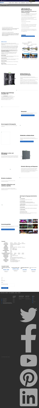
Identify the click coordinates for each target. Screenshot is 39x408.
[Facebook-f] (28, 352)
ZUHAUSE (10, 2)
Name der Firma (3, 280)
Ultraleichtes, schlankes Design (27, 135)
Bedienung (27, 2)
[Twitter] (28, 323)
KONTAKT (31, 2)
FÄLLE (19, 2)
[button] (13, 2)
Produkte (5, 5)
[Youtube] (28, 368)
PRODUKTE (16, 2)
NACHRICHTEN (23, 2)
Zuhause (3, 5)
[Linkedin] (28, 407)
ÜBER (13, 2)
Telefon (2, 282)
